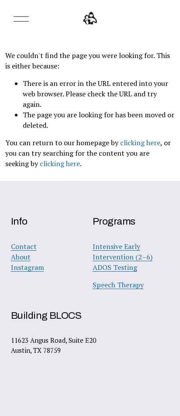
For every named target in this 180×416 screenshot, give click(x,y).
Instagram (27, 267)
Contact (24, 246)
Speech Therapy (118, 285)
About (21, 257)
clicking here (140, 142)
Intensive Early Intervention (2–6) (122, 252)
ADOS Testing (115, 267)
